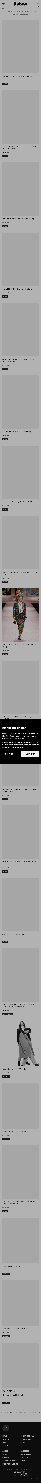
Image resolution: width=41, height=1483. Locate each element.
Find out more (10, 754)
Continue (30, 754)
